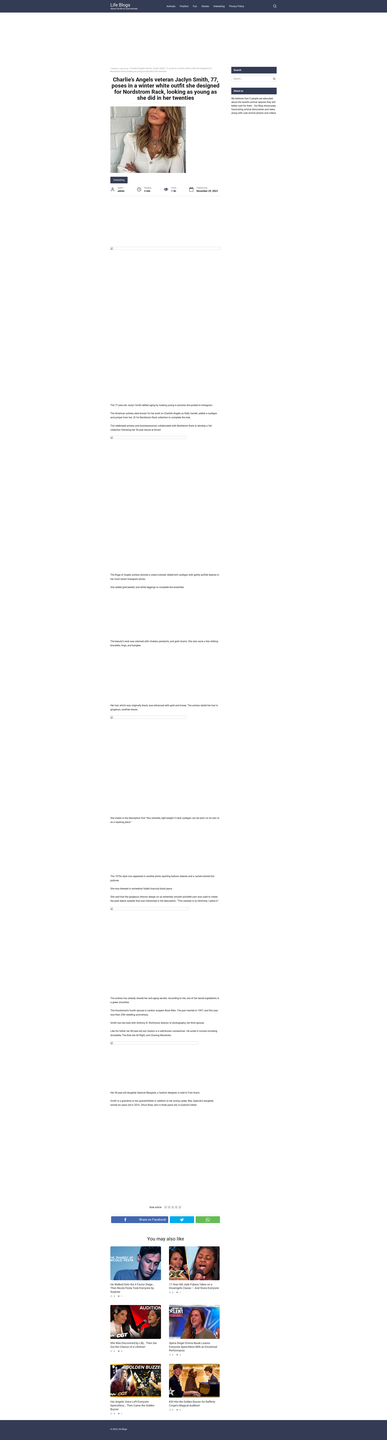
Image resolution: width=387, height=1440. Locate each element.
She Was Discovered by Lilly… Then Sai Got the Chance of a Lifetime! (133, 1345)
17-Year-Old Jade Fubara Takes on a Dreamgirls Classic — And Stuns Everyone (194, 1286)
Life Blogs (120, 5)
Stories (205, 6)
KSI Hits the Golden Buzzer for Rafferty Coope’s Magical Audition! (192, 1403)
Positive (184, 6)
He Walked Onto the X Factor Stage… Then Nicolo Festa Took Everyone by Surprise (132, 1288)
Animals (171, 6)
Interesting (219, 6)
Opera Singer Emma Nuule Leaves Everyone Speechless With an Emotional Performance (193, 1347)
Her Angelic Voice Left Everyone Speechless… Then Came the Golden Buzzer (132, 1405)
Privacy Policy (236, 6)
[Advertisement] (193, 42)
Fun (195, 6)
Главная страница (119, 68)
